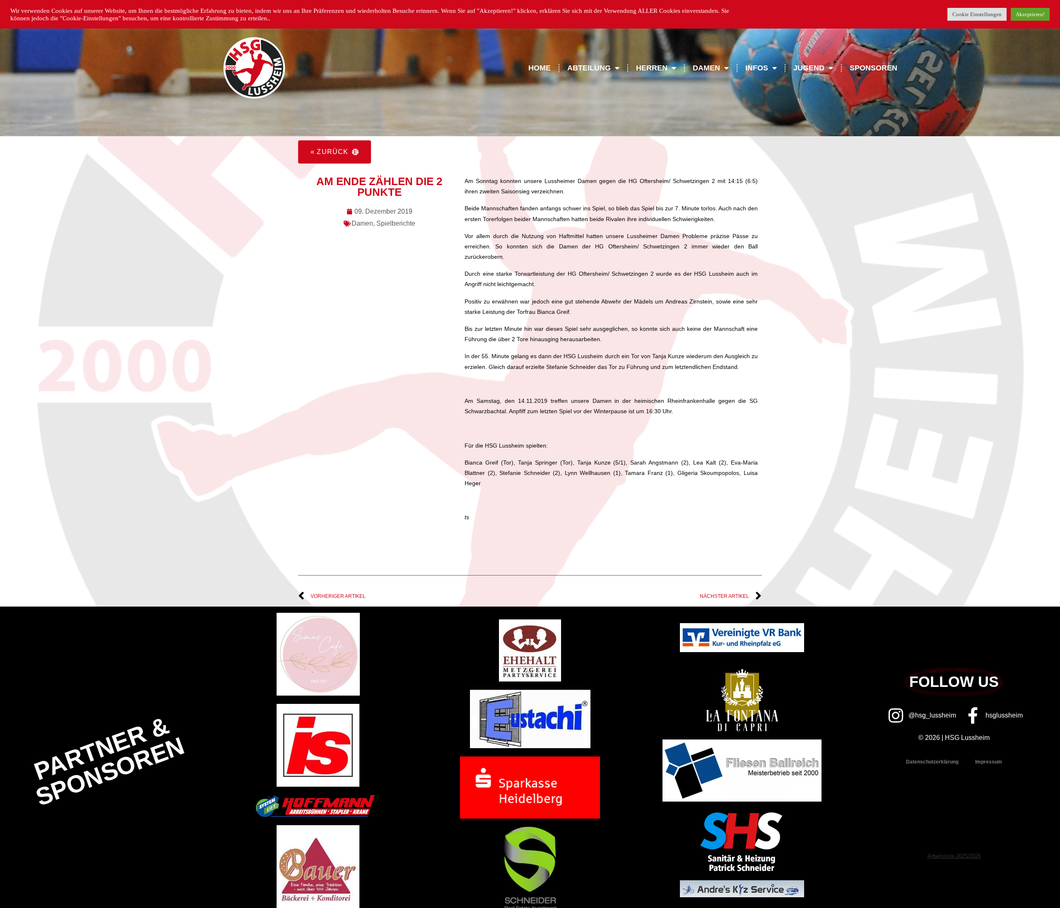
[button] (334, 152)
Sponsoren (873, 68)
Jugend (808, 68)
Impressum (988, 762)
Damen (362, 223)
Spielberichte (395, 223)
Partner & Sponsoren (109, 761)
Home (539, 68)
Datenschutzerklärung (932, 762)
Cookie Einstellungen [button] (977, 14)
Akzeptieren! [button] (1030, 14)
